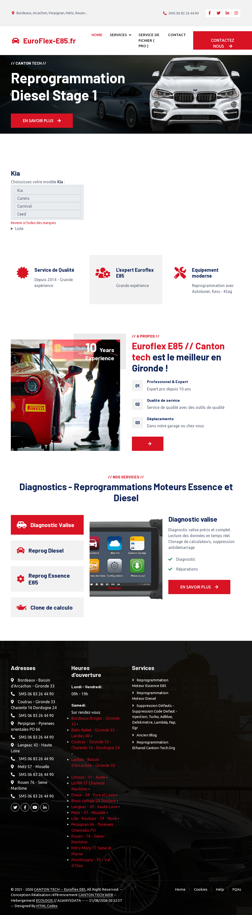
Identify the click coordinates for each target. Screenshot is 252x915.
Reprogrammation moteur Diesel (150, 696)
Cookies (200, 889)
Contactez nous (222, 43)
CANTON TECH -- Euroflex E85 (59, 889)
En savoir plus (38, 120)
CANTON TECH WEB (96, 895)
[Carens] (47, 198)
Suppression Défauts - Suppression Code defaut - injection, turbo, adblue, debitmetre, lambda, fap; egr (154, 716)
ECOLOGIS (44, 900)
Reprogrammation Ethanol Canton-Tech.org (153, 745)
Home (97, 35)
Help (220, 889)
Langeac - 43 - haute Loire (94, 806)
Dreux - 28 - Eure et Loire (93, 795)
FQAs (236, 889)
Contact (177, 35)
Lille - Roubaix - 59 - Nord (94, 818)
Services (118, 35)
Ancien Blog (147, 735)
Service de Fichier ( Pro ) (149, 40)
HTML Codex (47, 906)
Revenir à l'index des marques (33, 223)
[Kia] (47, 190)
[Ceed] (47, 214)
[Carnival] (47, 206)
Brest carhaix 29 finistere (93, 801)
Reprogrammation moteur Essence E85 (150, 683)
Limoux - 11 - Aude (88, 777)
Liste (19, 228)
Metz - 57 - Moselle (88, 812)
